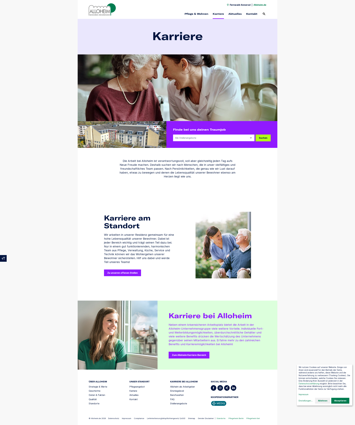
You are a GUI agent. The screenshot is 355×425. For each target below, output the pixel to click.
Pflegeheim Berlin (236, 418)
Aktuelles (235, 13)
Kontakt (251, 13)
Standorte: (221, 418)
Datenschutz (113, 418)
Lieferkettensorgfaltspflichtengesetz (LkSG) (166, 418)
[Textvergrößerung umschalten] (3, 258)
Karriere (218, 13)
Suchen (263, 137)
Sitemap (191, 418)
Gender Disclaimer (206, 418)
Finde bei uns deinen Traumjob (199, 129)
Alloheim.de (259, 4)
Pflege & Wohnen (196, 13)
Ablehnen (322, 400)
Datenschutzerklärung (309, 383)
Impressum (126, 418)
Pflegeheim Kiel (253, 418)
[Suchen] (264, 14)
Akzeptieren (340, 400)
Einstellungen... (306, 400)
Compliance (139, 418)
